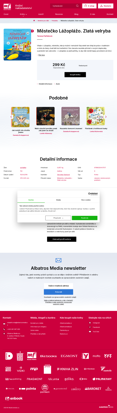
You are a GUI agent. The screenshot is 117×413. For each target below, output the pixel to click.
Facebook (96, 327)
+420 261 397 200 (13, 329)
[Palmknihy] (102, 379)
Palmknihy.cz (64, 330)
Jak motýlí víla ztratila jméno (21, 131)
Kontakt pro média (36, 323)
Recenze (59, 14)
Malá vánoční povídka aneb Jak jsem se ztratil (46, 129)
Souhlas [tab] (31, 200)
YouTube (96, 332)
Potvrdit (58, 292)
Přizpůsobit (57, 218)
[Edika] (69, 379)
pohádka (23, 167)
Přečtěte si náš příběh (38, 334)
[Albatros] (85, 356)
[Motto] (96, 356)
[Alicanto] (53, 379)
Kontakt (110, 14)
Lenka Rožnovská (96, 131)
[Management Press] (34, 369)
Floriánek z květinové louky (96, 128)
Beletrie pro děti (43, 20)
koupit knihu (75, 75)
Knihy (22, 14)
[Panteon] (44, 388)
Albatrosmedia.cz (66, 323)
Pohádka (55, 20)
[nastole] (106, 369)
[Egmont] (69, 356)
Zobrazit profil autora (62, 239)
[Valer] (20, 356)
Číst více (41, 55)
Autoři (41, 14)
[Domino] (9, 356)
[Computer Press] (47, 369)
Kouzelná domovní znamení (71, 128)
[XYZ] (107, 356)
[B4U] (13, 379)
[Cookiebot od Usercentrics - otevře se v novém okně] (90, 194)
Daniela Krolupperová (21, 135)
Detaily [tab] (58, 200)
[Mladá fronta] (31, 356)
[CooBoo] (8, 369)
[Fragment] (34, 379)
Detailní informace (45, 84)
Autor (58, 84)
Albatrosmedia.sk (66, 327)
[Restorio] (108, 388)
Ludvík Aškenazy (46, 133)
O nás (92, 14)
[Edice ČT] (83, 379)
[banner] (18, 7)
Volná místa (34, 330)
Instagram (96, 323)
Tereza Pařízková (44, 36)
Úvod (6, 14)
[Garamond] (60, 388)
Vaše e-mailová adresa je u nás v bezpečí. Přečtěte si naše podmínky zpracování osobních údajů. (58, 302)
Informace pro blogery (38, 327)
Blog (76, 14)
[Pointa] (27, 388)
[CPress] (10, 388)
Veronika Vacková (63, 175)
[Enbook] (14, 398)
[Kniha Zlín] (67, 369)
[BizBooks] (48, 356)
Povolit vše (84, 218)
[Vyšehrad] (89, 369)
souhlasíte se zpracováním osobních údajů (70, 278)
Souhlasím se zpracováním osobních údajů (60, 297)
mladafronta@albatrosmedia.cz (17, 324)
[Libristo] (76, 388)
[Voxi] (20, 369)
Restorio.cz (64, 334)
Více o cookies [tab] (86, 200)
